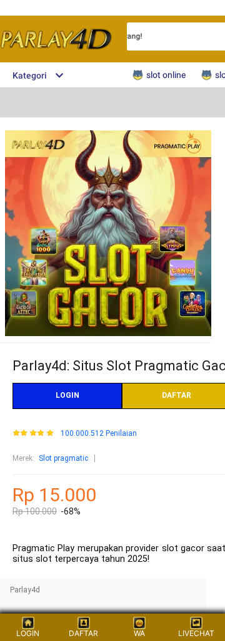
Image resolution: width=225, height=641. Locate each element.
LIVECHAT (196, 633)
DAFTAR (83, 633)
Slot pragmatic (63, 458)
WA (139, 633)
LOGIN (67, 395)
